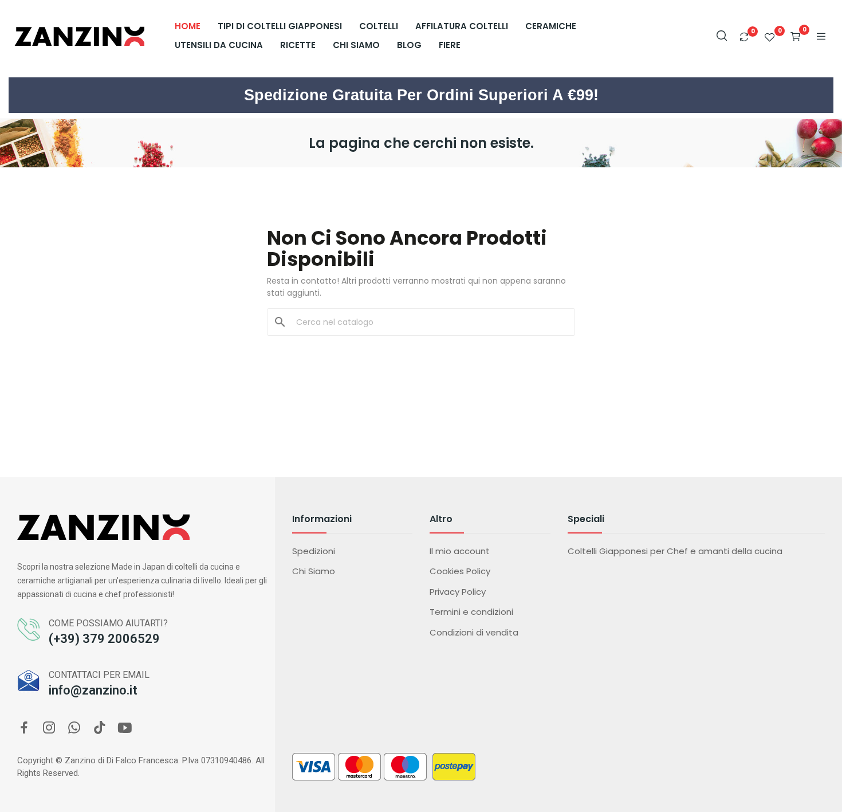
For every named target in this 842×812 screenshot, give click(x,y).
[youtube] (125, 728)
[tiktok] (100, 728)
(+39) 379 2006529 (104, 638)
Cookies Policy (460, 571)
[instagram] (49, 728)
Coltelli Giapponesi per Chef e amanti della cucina (675, 551)
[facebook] (24, 728)
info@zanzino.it (93, 690)
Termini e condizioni (471, 612)
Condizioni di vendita (474, 632)
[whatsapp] (74, 728)
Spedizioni (313, 551)
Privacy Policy (458, 592)
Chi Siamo (313, 571)
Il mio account (460, 551)
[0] (744, 36)
